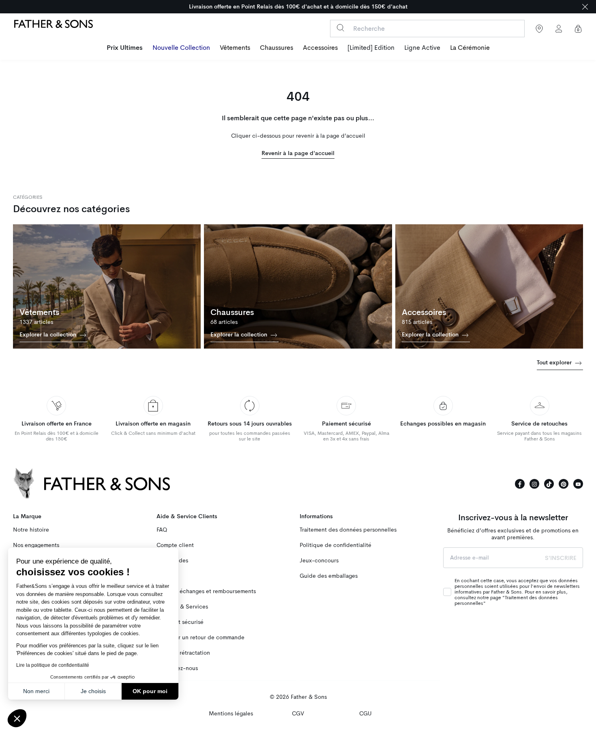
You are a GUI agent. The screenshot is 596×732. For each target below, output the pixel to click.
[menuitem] (125, 48)
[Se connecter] (559, 29)
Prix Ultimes (125, 48)
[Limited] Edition (370, 48)
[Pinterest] (563, 484)
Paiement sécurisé (180, 622)
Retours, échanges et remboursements (206, 591)
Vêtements (235, 48)
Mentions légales (231, 713)
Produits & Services (182, 606)
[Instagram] (534, 484)
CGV (298, 713)
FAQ (162, 529)
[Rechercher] (340, 28)
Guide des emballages (329, 575)
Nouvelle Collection (181, 48)
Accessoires (320, 48)
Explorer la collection (48, 334)
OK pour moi (150, 691)
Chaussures (276, 48)
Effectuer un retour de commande (200, 637)
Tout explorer (555, 362)
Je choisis (93, 691)
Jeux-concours (319, 560)
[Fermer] (585, 7)
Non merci (36, 691)
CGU (365, 713)
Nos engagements (36, 545)
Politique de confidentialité (335, 545)
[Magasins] (539, 29)
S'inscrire (561, 558)
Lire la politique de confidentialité (52, 665)
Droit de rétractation (183, 652)
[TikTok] (549, 484)
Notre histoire (31, 529)
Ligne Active (422, 48)
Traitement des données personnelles (348, 529)
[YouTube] (578, 484)
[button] (17, 718)
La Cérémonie (470, 48)
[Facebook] (520, 484)
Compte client (175, 545)
